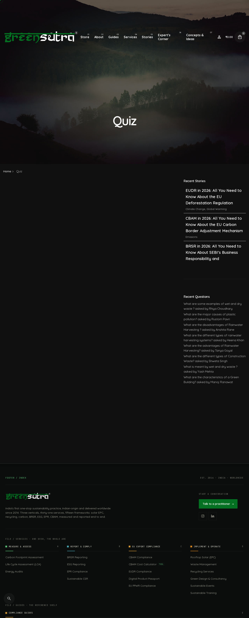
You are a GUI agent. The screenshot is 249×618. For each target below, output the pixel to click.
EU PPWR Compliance (142, 585)
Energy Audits (14, 571)
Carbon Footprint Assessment (24, 557)
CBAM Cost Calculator (146, 564)
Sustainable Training (203, 592)
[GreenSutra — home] (28, 496)
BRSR (189, 244)
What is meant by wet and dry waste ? (210, 367)
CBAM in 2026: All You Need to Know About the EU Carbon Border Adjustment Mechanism (214, 198)
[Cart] (239, 37)
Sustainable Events (202, 585)
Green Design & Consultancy (208, 578)
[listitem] (203, 516)
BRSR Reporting (77, 557)
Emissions (191, 210)
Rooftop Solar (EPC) (203, 557)
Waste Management (203, 564)
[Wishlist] (219, 37)
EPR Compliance (77, 571)
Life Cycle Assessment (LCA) (23, 564)
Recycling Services (202, 571)
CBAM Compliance (140, 557)
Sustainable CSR (77, 578)
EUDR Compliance (140, 571)
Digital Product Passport (144, 578)
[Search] (9, 598)
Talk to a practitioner (218, 504)
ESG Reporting (76, 564)
